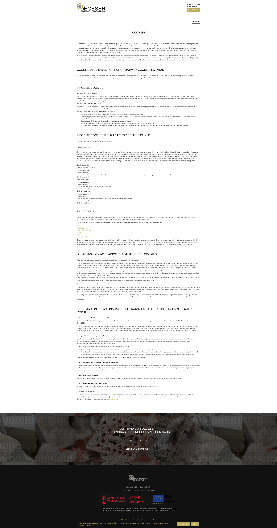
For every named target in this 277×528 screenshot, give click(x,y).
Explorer (80, 232)
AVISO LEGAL (125, 519)
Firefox (79, 226)
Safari (79, 234)
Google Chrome (82, 228)
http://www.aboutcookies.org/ (130, 284)
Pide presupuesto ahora (138, 441)
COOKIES (153, 519)
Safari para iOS (82, 237)
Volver (196, 21)
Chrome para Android (84, 230)
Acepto (195, 524)
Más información (183, 524)
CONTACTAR (194, 10)
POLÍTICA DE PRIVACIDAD (140, 519)
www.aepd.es (112, 399)
